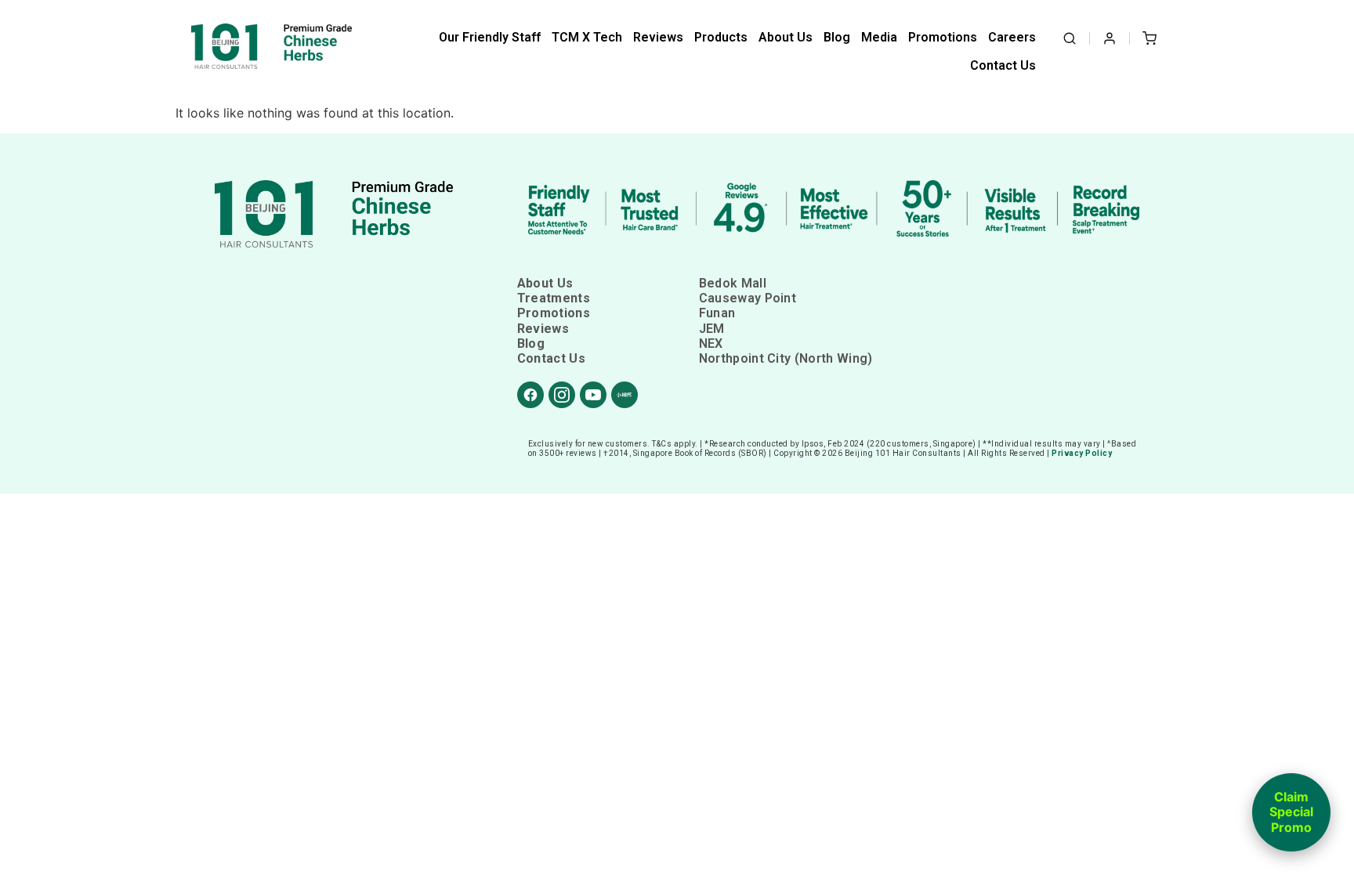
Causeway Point (747, 298)
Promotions (942, 37)
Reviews (658, 37)
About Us (785, 37)
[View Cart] (1149, 38)
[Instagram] (561, 394)
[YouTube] (593, 394)
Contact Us (1003, 65)
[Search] (1069, 38)
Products (721, 37)
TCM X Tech (587, 37)
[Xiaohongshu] (624, 394)
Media (879, 37)
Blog (837, 37)
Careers (1012, 37)
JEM (712, 328)
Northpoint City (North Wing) (786, 358)
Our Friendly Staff (490, 37)
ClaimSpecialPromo (1291, 812)
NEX (711, 343)
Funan (717, 313)
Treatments (553, 298)
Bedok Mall (732, 283)
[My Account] (1109, 38)
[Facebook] (530, 394)
